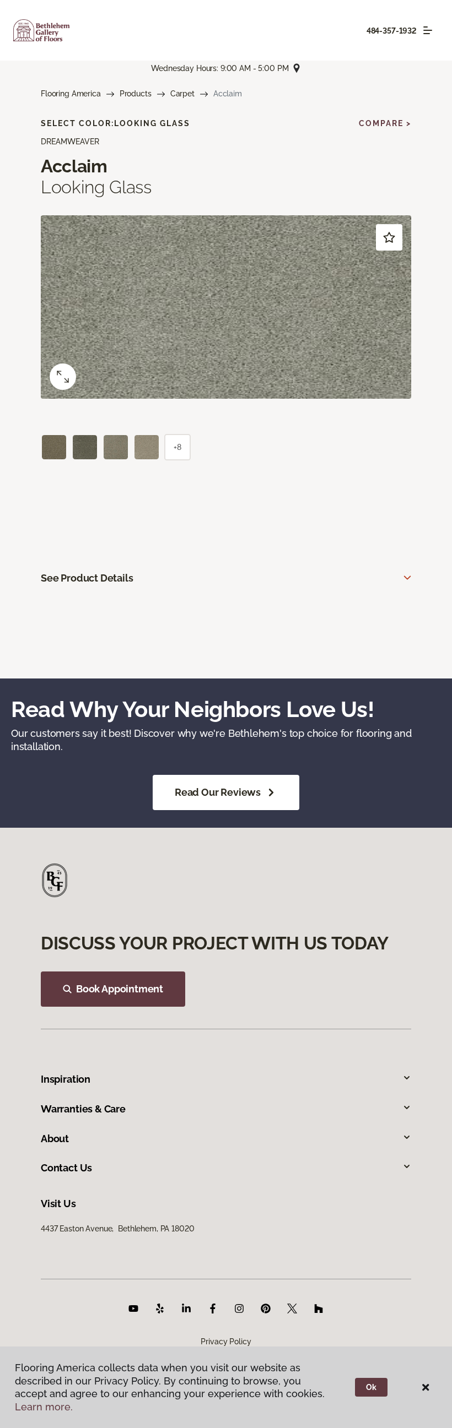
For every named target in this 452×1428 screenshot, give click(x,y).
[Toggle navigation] (428, 30)
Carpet (182, 93)
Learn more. (44, 1407)
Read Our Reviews (218, 792)
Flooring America (71, 93)
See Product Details (87, 578)
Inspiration (65, 1079)
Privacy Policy (226, 1341)
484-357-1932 (392, 30)
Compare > (385, 123)
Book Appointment (119, 989)
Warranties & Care (83, 1109)
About (55, 1138)
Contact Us (66, 1168)
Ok (371, 1387)
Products (136, 93)
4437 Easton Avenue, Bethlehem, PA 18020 (117, 1228)
